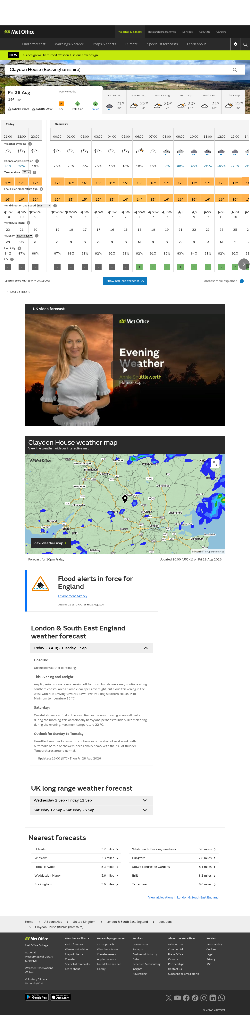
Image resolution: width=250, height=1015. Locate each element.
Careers (221, 31)
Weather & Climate (77, 938)
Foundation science (109, 964)
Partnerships (176, 964)
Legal (209, 954)
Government (140, 944)
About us (204, 31)
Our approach (105, 944)
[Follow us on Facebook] (186, 997)
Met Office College (36, 945)
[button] (125, 500)
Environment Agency (72, 596)
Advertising (140, 974)
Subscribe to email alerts (183, 974)
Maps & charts (104, 44)
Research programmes (162, 31)
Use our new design (84, 55)
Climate (131, 44)
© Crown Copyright (214, 1009)
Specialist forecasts (162, 44)
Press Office (175, 954)
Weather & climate (130, 31)
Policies (211, 938)
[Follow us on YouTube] (177, 997)
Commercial (175, 949)
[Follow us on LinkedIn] (212, 997)
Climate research (107, 954)
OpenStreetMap (215, 551)
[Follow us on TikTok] (195, 997)
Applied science (106, 959)
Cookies (211, 949)
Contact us (175, 969)
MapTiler (198, 551)
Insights (137, 969)
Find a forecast (34, 44)
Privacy (210, 959)
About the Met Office (181, 938)
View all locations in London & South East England (183, 897)
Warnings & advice (69, 44)
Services (187, 31)
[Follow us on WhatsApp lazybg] (221, 997)
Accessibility (214, 944)
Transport (139, 949)
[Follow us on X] (168, 997)
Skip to (7, 131)
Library (101, 969)
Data (136, 959)
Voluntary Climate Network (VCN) (36, 981)
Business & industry (145, 954)
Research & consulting (147, 964)
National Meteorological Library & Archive (39, 956)
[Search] (235, 69)
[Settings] (235, 44)
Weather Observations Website (39, 970)
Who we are (175, 944)
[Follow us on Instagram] (203, 997)
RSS (208, 964)
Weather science (107, 949)
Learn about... (197, 44)
